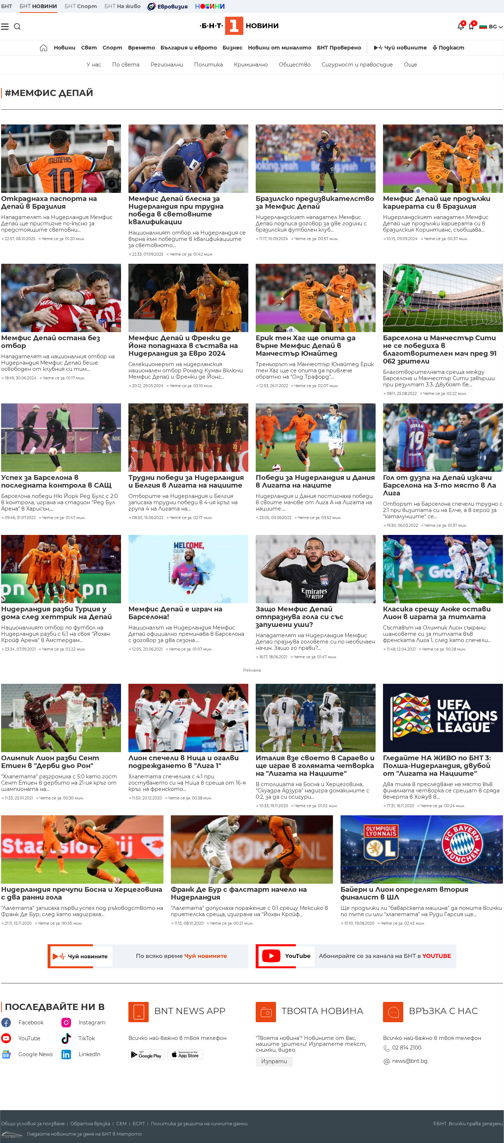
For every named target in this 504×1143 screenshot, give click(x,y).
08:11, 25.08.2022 (402, 394)
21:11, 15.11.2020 (18, 923)
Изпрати (274, 1061)
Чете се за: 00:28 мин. (444, 649)
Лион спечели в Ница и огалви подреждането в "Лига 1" (183, 762)
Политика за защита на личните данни (199, 1123)
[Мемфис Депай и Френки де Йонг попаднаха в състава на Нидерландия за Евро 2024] (188, 298)
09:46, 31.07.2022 (20, 518)
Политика (208, 64)
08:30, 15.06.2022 (147, 518)
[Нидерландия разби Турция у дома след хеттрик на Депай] (61, 569)
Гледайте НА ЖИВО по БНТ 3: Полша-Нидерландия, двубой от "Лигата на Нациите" (437, 766)
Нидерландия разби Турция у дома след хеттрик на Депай (56, 613)
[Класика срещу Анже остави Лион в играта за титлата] (443, 569)
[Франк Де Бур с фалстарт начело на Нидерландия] (252, 849)
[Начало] (44, 47)
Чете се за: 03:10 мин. (191, 386)
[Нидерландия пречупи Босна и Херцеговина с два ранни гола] (82, 849)
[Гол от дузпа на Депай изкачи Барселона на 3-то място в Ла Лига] (443, 437)
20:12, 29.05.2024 (147, 386)
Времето (141, 47)
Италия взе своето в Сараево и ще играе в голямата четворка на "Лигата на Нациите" (315, 766)
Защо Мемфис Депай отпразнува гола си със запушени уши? (300, 617)
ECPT (139, 1123)
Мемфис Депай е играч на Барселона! (175, 613)
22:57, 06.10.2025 (20, 239)
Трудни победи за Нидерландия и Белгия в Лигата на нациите (186, 481)
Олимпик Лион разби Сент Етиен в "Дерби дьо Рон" (50, 762)
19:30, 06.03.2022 (402, 525)
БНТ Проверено (339, 47)
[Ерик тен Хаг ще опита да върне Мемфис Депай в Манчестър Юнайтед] (316, 298)
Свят (89, 47)
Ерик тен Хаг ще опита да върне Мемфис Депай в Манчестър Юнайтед (306, 346)
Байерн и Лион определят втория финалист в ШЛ (404, 893)
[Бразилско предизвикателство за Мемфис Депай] (316, 158)
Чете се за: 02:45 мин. (403, 923)
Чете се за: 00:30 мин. (61, 798)
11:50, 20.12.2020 (147, 798)
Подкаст (452, 47)
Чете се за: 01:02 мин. (316, 806)
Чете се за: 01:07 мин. (190, 649)
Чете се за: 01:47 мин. (63, 518)
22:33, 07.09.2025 (147, 254)
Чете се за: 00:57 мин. (316, 239)
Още (410, 64)
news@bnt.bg (410, 1061)
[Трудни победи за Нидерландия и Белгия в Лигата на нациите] (188, 437)
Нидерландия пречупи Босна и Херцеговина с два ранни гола (81, 893)
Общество (295, 64)
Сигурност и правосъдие (357, 64)
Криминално (251, 64)
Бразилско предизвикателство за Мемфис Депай (315, 203)
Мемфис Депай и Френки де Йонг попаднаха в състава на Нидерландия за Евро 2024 (183, 346)
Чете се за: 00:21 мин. (231, 923)
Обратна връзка (90, 1123)
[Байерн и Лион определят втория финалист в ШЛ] (422, 849)
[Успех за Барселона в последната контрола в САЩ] (61, 437)
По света (125, 64)
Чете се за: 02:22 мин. (445, 394)
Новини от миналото (279, 47)
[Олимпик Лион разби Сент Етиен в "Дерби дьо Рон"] (61, 718)
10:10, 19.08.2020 (359, 923)
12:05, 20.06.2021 (147, 649)
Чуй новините (405, 47)
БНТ (6, 6)
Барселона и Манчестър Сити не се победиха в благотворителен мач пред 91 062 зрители (440, 349)
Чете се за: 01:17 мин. (64, 378)
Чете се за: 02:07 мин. (316, 386)
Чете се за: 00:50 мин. (60, 923)
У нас (94, 64)
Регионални (167, 64)
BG (493, 26)
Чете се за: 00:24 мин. (443, 806)
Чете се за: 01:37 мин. (445, 525)
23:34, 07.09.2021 (20, 649)
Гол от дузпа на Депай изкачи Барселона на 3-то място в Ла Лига (439, 485)
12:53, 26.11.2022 (273, 386)
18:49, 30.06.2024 (21, 378)
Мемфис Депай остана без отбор (50, 342)
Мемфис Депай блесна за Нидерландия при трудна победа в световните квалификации (176, 210)
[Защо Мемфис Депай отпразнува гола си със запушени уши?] (316, 569)
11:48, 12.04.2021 (401, 649)
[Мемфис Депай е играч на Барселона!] (188, 569)
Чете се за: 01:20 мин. (63, 239)
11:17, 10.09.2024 (273, 239)
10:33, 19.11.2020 (273, 806)
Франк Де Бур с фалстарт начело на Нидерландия (239, 893)
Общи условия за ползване (33, 1123)
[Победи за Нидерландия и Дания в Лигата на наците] (316, 437)
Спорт (112, 47)
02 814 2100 (406, 1048)
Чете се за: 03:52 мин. (319, 518)
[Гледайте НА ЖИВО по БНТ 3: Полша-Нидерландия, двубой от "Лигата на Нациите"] (443, 718)
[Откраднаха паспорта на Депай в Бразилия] (61, 158)
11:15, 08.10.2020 (189, 923)
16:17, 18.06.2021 (273, 657)
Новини (65, 47)
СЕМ (121, 1123)
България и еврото (188, 47)
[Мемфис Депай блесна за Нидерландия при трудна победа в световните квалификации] (188, 158)
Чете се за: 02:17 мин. (191, 518)
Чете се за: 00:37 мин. (446, 239)
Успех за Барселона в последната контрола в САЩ (56, 481)
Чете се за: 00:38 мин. (190, 798)
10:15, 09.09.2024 (402, 239)
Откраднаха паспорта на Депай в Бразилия (49, 203)
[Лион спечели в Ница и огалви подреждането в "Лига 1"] (188, 718)
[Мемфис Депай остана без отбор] (61, 298)
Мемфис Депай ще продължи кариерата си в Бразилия (436, 203)
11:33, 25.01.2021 (19, 798)
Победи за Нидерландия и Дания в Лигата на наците (315, 481)
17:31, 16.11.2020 (400, 806)
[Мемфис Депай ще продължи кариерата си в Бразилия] (443, 158)
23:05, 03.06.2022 (275, 518)
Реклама (252, 670)
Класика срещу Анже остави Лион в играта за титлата (437, 613)
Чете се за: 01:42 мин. (191, 254)
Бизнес (232, 47)
